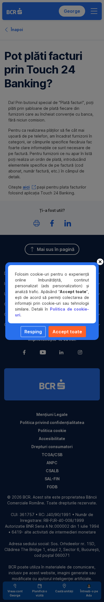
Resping (33, 331)
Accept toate (67, 331)
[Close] (100, 261)
